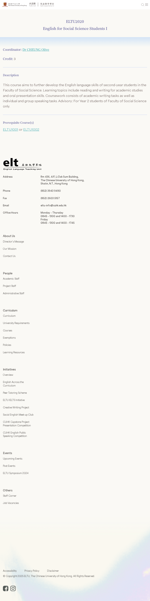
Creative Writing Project (16, 407)
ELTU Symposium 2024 (16, 473)
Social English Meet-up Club (18, 414)
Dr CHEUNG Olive (35, 50)
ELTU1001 (10, 129)
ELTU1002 (31, 129)
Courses (7, 330)
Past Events (9, 465)
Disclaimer (53, 570)
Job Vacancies (11, 502)
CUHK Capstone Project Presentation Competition (17, 423)
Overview (8, 374)
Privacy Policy (31, 570)
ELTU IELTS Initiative (14, 400)
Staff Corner (9, 495)
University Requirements (16, 323)
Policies (7, 344)
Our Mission (9, 248)
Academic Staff (11, 278)
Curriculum (9, 315)
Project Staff (9, 285)
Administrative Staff (13, 293)
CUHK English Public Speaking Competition (15, 434)
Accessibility (10, 570)
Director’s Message (13, 241)
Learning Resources (14, 352)
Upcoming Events (12, 458)
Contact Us (9, 256)
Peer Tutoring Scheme (15, 392)
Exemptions (9, 337)
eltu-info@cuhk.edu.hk (53, 205)
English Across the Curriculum (13, 383)
